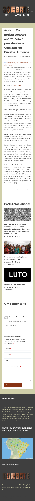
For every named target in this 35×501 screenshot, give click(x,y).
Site (7, 360)
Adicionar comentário (13, 367)
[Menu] (32, 11)
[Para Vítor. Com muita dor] (17, 274)
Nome (8, 348)
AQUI (3, 489)
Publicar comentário (13, 385)
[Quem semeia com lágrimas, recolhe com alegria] (17, 247)
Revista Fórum (17, 85)
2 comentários (8, 290)
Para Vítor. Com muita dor (14, 285)
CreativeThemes (7, 499)
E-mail (8, 354)
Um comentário (25, 57)
